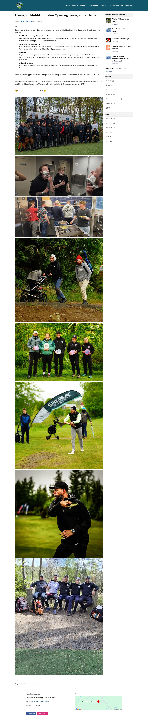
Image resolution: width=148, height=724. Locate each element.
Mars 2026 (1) (110, 128)
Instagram (43, 713)
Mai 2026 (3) (110, 119)
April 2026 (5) (110, 123)
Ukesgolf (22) (110, 103)
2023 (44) (109, 141)
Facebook (32, 713)
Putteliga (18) (110, 94)
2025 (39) (109, 132)
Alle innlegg (110, 81)
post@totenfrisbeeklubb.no (40, 701)
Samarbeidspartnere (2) (114, 99)
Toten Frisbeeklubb (27, 22)
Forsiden (67, 5)
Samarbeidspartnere (116, 5)
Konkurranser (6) (111, 90)
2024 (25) (109, 137)
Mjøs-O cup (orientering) (120, 39)
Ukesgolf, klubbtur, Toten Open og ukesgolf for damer (56, 15)
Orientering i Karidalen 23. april (116, 68)
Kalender (75, 5)
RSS (109, 108)
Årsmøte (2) (110, 85)
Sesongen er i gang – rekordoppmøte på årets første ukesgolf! (120, 58)
